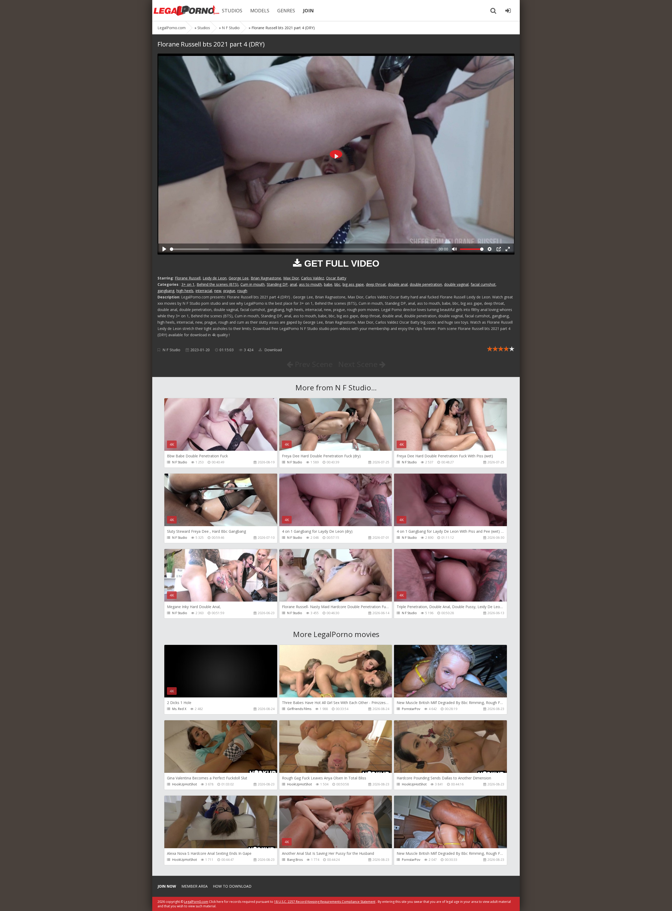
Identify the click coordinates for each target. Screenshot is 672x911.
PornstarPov (411, 709)
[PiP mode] (499, 249)
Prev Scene (313, 364)
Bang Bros (295, 859)
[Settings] (489, 249)
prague (229, 290)
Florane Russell (188, 278)
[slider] (303, 249)
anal (293, 284)
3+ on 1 (188, 284)
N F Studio (171, 349)
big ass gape (353, 284)
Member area (194, 886)
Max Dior (291, 278)
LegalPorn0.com (196, 901)
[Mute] (454, 249)
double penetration (426, 284)
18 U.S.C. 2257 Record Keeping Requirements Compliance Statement (324, 901)
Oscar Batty (336, 278)
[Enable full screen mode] (507, 249)
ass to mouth (310, 284)
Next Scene (358, 364)
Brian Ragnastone (266, 278)
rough (242, 290)
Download (272, 349)
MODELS (259, 10)
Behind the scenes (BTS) (217, 284)
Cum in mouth (252, 284)
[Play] (164, 249)
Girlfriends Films (299, 709)
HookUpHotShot (184, 784)
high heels (184, 290)
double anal (398, 284)
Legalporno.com (186, 10)
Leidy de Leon (215, 278)
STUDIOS (232, 10)
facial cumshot (483, 284)
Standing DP (277, 284)
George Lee (239, 278)
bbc (337, 284)
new (217, 290)
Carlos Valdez (312, 278)
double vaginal (456, 284)
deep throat (376, 284)
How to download (232, 886)
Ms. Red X (179, 709)
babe (328, 284)
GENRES (286, 10)
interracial (204, 290)
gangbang (166, 290)
